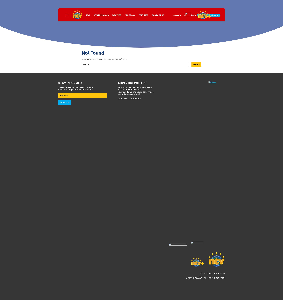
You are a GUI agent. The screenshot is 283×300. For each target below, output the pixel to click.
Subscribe (64, 102)
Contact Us (158, 15)
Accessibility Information (212, 273)
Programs (130, 15)
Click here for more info (129, 98)
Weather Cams (101, 15)
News (87, 15)
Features (143, 15)
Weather (116, 15)
